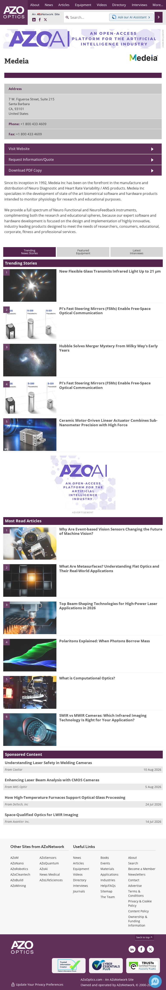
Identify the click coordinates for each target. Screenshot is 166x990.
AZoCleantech (20, 874)
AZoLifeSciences (51, 880)
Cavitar (17, 769)
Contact (133, 880)
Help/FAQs (108, 886)
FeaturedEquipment (83, 251)
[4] (29, 397)
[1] (29, 285)
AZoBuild (16, 880)
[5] (29, 434)
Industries (108, 880)
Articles (78, 863)
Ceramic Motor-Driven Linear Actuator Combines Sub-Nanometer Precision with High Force (108, 422)
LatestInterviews (136, 251)
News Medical (50, 874)
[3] (29, 360)
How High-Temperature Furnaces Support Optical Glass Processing (65, 797)
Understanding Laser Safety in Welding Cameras (48, 762)
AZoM (14, 858)
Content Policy (138, 911)
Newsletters (136, 874)
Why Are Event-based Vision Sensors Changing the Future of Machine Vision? (110, 531)
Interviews (80, 886)
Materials (107, 869)
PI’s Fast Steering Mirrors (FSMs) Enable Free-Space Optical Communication (105, 310)
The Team (108, 897)
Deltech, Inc (20, 804)
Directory (79, 880)
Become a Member (141, 869)
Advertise (135, 886)
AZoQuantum (49, 863)
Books (105, 858)
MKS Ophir (20, 787)
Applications (109, 874)
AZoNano (17, 863)
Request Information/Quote (31, 159)
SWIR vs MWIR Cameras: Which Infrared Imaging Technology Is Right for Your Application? (103, 717)
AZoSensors (48, 858)
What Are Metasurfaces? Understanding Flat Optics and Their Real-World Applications (109, 568)
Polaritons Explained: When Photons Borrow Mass (104, 640)
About (132, 858)
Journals (79, 891)
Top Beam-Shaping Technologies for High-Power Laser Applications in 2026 (108, 605)
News (77, 858)
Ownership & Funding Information (137, 921)
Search (133, 863)
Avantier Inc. (21, 821)
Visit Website (19, 148)
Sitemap (106, 891)
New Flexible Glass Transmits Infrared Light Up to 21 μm (110, 271)
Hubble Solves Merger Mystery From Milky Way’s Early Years (108, 348)
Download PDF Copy (25, 170)
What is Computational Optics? (87, 678)
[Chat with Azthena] (155, 981)
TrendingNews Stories (29, 251)
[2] (29, 322)
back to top (143, 937)
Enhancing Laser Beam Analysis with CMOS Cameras (52, 779)
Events (105, 863)
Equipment (81, 869)
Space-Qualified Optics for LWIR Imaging (41, 814)
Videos (78, 874)
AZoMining (18, 886)
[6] (29, 729)
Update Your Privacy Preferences (39, 984)
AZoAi (44, 869)
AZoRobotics (19, 869)
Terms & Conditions (136, 893)
